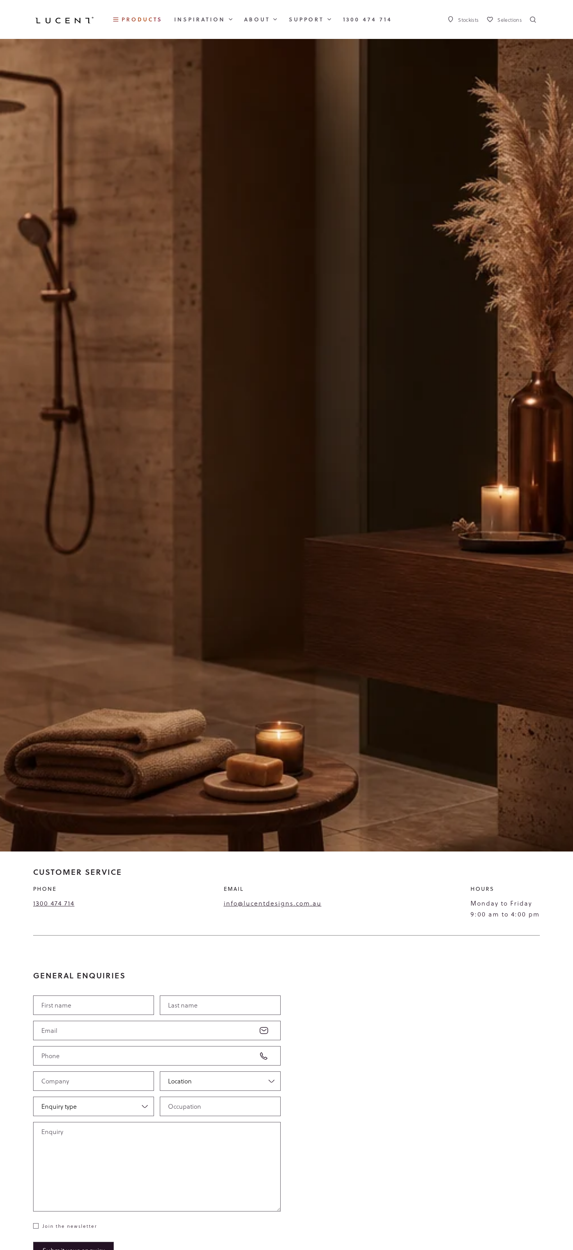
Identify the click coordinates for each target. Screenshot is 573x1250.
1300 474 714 (53, 903)
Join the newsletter (69, 1225)
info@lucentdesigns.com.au (273, 903)
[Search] (533, 19)
